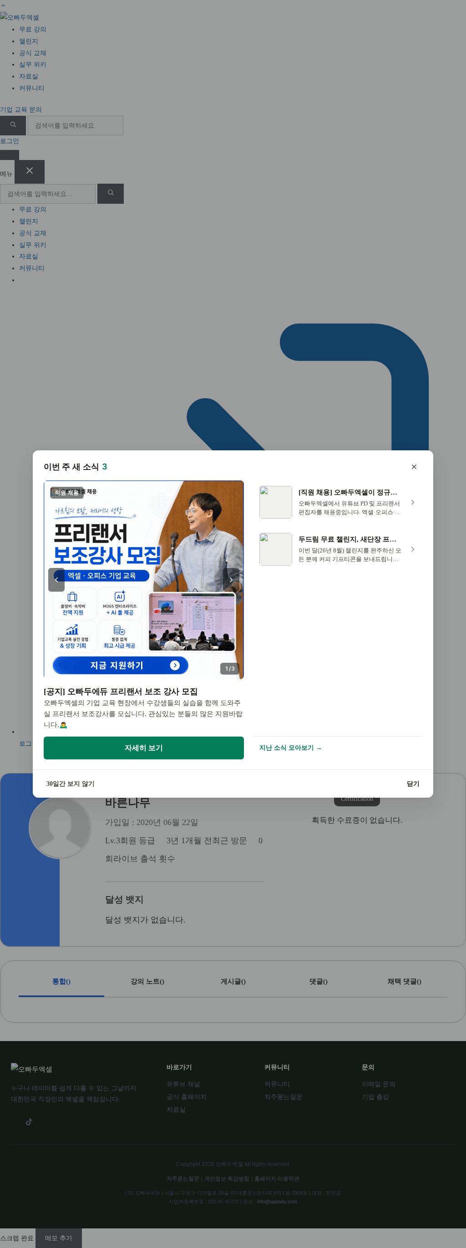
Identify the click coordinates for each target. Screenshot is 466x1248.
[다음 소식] (231, 580)
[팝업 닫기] (414, 467)
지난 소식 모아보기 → (290, 747)
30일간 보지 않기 (70, 783)
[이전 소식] (56, 580)
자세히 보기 (144, 748)
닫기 (413, 783)
